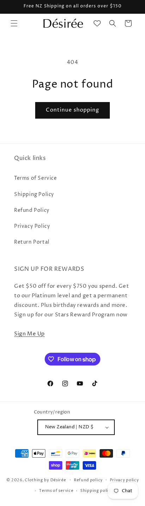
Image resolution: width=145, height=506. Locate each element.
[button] (14, 23)
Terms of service (56, 490)
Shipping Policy (34, 194)
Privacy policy (124, 480)
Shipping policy (96, 490)
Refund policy (88, 480)
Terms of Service (35, 178)
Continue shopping (72, 110)
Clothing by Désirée (45, 479)
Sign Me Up (29, 334)
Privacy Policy (32, 226)
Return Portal (32, 242)
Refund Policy (32, 210)
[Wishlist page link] (97, 23)
